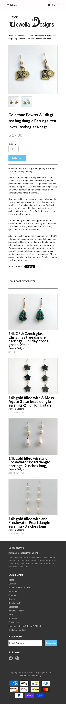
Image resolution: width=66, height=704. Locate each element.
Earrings (12, 584)
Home (11, 580)
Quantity (12, 144)
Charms (12, 595)
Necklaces (13, 607)
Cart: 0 (55, 5)
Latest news (16, 547)
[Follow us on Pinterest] (17, 659)
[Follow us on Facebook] (11, 659)
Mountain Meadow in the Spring (23, 553)
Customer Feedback (17, 630)
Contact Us (13, 622)
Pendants (12, 591)
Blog (10, 614)
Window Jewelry (16, 611)
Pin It (39, 266)
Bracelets (12, 599)
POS (45, 672)
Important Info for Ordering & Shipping (25, 626)
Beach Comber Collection (20, 587)
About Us (12, 618)
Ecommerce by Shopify (30, 675)
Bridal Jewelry (14, 603)
